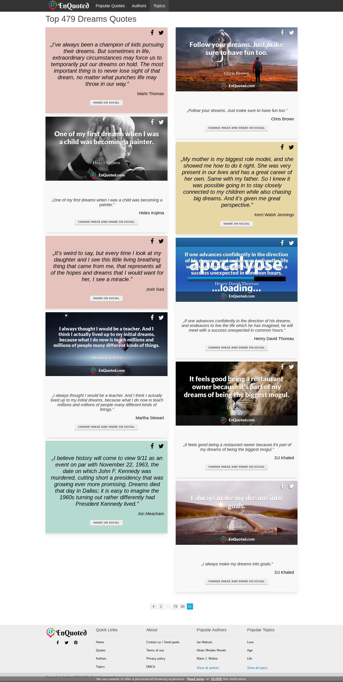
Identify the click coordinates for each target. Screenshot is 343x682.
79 (175, 606)
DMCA (150, 666)
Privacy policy (155, 658)
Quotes (101, 650)
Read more (195, 679)
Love (250, 642)
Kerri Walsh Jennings (274, 214)
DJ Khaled (284, 458)
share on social (106, 102)
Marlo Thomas (150, 93)
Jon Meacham (151, 513)
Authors (139, 6)
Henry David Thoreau (274, 338)
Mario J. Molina (207, 658)
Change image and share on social (106, 222)
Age (249, 650)
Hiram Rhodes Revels (211, 650)
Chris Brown (282, 119)
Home (100, 642)
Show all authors (208, 668)
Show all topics (257, 668)
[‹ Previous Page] (153, 606)
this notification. (229, 679)
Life (249, 658)
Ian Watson (204, 642)
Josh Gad (155, 289)
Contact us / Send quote (162, 642)
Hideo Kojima (151, 213)
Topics (159, 6)
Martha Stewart (150, 418)
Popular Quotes (110, 6)
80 (183, 606)
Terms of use (155, 650)
